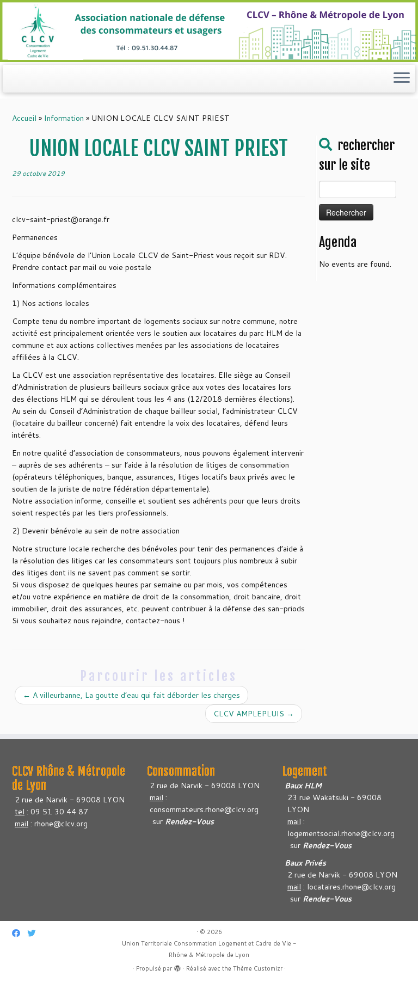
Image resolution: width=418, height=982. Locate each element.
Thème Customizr (257, 968)
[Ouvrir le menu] (402, 79)
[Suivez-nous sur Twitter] (34, 933)
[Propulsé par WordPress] (177, 966)
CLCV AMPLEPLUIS (253, 713)
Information (64, 118)
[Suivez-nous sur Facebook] (19, 933)
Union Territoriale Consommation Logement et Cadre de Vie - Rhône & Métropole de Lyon (209, 949)
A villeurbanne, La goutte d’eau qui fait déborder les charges (131, 695)
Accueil (24, 118)
